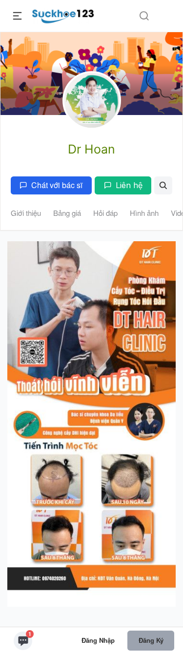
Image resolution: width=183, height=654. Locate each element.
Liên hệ (129, 185)
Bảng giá (67, 213)
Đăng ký (151, 640)
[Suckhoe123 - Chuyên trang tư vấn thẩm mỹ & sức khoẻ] (63, 14)
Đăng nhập (98, 640)
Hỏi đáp (105, 213)
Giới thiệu (26, 213)
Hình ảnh (144, 213)
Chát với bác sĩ (56, 185)
